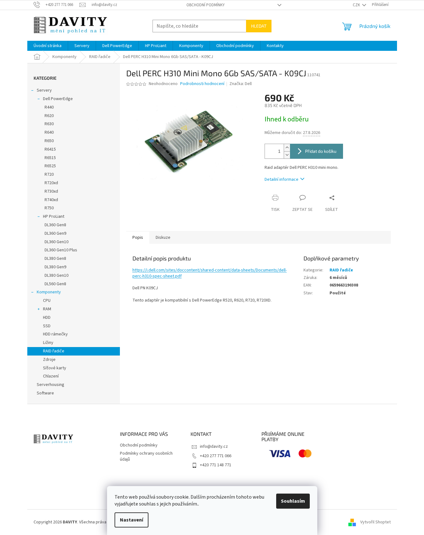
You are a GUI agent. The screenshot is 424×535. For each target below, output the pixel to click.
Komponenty (49, 292)
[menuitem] (47, 46)
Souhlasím (293, 501)
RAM (47, 309)
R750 (49, 208)
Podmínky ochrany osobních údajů (146, 456)
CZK (357, 5)
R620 (49, 116)
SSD (47, 326)
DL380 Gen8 (55, 258)
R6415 (50, 149)
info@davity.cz (214, 446)
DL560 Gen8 (55, 284)
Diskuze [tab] (163, 237)
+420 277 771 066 (215, 456)
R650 (49, 141)
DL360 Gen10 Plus (61, 250)
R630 (49, 124)
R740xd (51, 200)
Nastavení (131, 519)
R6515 (50, 158)
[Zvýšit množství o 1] (287, 147)
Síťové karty (54, 368)
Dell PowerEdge (58, 99)
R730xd (51, 191)
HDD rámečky (55, 334)
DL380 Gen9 (55, 267)
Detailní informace (281, 179)
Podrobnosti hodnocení (202, 84)
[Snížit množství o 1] (287, 154)
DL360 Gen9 (55, 233)
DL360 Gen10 (56, 242)
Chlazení (51, 376)
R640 (49, 132)
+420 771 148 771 (215, 465)
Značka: (240, 84)
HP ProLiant (53, 216)
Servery (44, 90)
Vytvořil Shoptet (375, 522)
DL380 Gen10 (56, 275)
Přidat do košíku (320, 151)
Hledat (258, 26)
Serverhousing (50, 385)
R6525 (50, 166)
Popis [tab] (137, 237)
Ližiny (48, 343)
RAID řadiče (53, 351)
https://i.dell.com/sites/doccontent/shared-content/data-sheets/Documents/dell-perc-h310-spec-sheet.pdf (209, 273)
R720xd (51, 183)
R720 (49, 174)
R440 (49, 107)
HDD (47, 317)
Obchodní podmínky (205, 5)
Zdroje (49, 359)
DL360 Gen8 (55, 225)
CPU (47, 300)
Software (45, 393)
